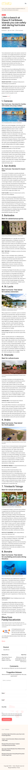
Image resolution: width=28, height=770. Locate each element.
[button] (6, 649)
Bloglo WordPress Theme (14, 767)
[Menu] (25, 3)
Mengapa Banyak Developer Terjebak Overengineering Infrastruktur (11, 744)
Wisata (3, 14)
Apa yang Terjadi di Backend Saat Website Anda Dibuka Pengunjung (13, 749)
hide (8, 96)
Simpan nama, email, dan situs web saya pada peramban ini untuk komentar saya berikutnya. (12, 714)
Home (3, 8)
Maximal (6, 647)
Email (3, 700)
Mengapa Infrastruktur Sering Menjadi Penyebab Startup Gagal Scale (13, 754)
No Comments (20, 30)
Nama (3, 693)
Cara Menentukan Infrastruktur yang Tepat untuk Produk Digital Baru (13, 734)
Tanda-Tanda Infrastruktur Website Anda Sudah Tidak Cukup (13, 739)
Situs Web (4, 707)
